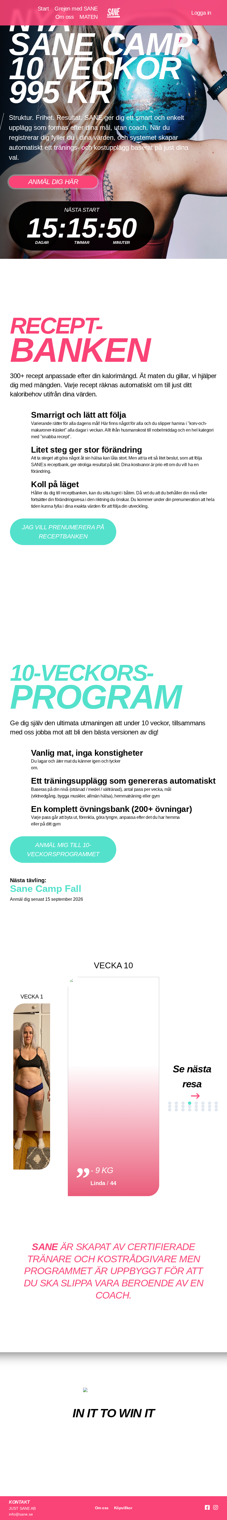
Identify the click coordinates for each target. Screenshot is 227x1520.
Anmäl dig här (53, 181)
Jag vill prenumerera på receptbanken (63, 532)
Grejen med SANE (76, 9)
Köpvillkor (123, 1508)
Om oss (64, 17)
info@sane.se (21, 1514)
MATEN (88, 17)
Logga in (201, 13)
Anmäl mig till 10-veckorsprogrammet (63, 850)
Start (43, 9)
